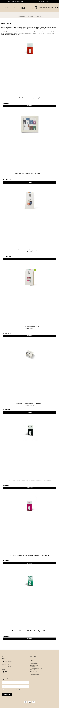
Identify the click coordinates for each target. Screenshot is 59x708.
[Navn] (15, 682)
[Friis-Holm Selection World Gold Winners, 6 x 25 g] (29, 142)
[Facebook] (4, 672)
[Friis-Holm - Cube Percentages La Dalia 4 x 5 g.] (29, 372)
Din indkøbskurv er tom (45, 7)
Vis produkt (29, 105)
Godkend (6, 694)
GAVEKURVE (23, 14)
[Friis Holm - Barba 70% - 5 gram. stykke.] (29, 66)
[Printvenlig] (57, 19)
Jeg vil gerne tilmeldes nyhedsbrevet (16, 689)
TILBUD (7, 14)
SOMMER (14, 14)
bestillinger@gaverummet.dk (10, 666)
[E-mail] (15, 686)
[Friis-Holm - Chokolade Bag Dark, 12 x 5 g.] (29, 218)
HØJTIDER (30, 16)
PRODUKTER (51, 14)
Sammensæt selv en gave (37, 14)
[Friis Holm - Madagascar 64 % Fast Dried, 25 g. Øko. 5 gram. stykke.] (29, 524)
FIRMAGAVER (21, 16)
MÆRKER (39, 16)
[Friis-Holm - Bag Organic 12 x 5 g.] (29, 295)
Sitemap (3, 669)
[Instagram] (6, 672)
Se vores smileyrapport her (29, 704)
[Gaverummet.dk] (28, 7)
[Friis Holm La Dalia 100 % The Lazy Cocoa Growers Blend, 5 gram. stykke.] (29, 448)
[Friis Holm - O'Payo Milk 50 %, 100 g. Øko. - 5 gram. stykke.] (29, 599)
